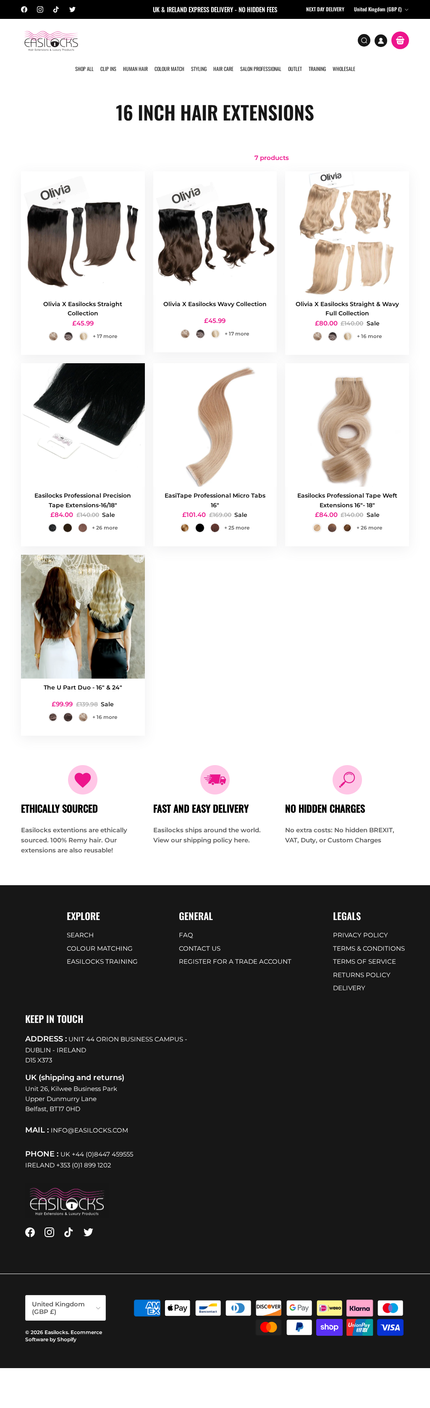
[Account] (381, 40)
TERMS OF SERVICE (364, 961)
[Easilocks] (51, 40)
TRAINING (317, 68)
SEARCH (80, 935)
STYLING (199, 68)
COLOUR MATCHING (100, 948)
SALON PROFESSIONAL (260, 68)
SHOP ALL (84, 68)
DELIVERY (349, 988)
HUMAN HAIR (135, 68)
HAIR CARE (223, 68)
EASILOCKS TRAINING (102, 961)
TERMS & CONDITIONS (369, 948)
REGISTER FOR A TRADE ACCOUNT (235, 961)
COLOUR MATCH (169, 68)
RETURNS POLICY (362, 975)
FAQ (186, 935)
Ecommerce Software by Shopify (63, 1335)
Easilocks (56, 1332)
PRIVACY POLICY (360, 935)
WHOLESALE (344, 68)
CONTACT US (199, 948)
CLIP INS (108, 68)
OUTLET (295, 68)
